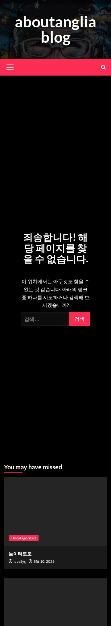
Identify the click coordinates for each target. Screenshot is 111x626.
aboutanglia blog (55, 29)
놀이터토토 (20, 553)
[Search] (103, 67)
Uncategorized (23, 538)
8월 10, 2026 (44, 561)
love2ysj (20, 561)
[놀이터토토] (55, 511)
